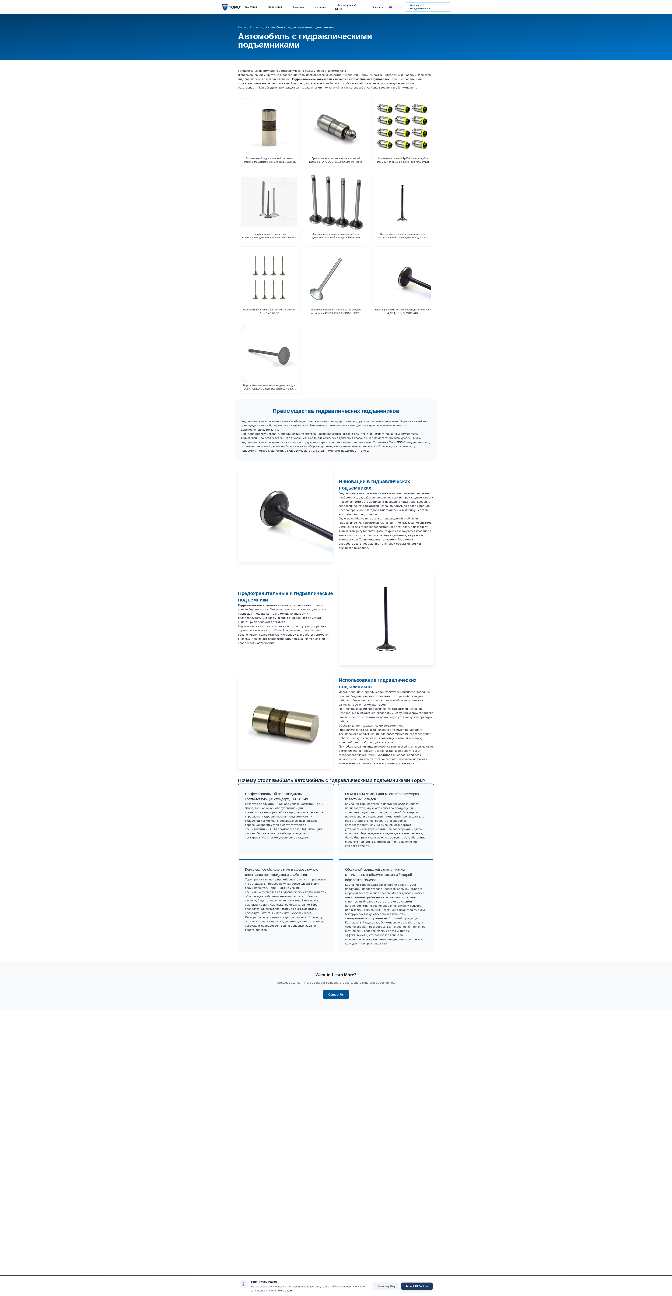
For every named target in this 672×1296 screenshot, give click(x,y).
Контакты (377, 7)
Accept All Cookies (416, 1285)
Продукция (275, 6)
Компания (250, 6)
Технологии (319, 7)
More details (285, 1290)
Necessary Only (386, 1285)
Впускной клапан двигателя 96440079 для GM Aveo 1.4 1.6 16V (269, 311)
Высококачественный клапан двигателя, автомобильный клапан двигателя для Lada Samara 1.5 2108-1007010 (403, 236)
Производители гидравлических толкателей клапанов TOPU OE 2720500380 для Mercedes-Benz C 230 (336, 160)
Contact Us (336, 994)
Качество (298, 7)
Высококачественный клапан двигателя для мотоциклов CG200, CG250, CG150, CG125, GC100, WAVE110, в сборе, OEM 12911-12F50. (336, 311)
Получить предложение (420, 7)
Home (242, 27)
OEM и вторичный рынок (345, 7)
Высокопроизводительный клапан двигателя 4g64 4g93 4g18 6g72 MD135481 (402, 311)
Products (256, 27)
